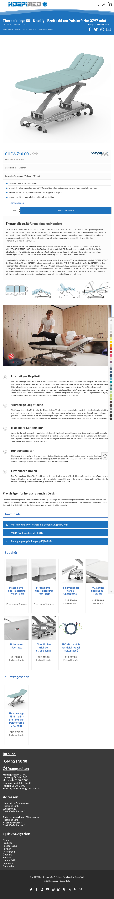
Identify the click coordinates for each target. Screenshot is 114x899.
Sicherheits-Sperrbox (16, 646)
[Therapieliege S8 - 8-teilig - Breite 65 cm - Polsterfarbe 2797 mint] (111, 385)
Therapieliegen (45, 29)
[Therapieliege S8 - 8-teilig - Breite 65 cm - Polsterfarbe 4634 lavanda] (111, 362)
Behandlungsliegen (25, 29)
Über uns (7, 854)
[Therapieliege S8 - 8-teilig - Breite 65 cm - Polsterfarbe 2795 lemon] (111, 338)
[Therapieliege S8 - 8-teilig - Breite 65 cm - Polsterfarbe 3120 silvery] (111, 408)
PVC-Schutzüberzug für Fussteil (98, 590)
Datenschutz (9, 866)
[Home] (27, 4)
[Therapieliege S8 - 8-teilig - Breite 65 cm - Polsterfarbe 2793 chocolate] (111, 402)
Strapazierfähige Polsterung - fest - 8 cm (44, 590)
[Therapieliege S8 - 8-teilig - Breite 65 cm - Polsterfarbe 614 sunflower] (111, 342)
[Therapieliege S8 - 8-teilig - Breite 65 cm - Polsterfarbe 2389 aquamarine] (111, 378)
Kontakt (7, 857)
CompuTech (79, 877)
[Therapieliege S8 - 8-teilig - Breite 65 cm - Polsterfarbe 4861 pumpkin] (111, 345)
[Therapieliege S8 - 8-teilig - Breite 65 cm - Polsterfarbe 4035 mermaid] (111, 382)
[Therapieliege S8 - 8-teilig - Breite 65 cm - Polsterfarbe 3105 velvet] (111, 352)
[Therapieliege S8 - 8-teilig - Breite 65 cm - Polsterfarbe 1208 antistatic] (111, 418)
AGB (46, 881)
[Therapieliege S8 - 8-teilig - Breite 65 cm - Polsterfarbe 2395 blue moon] (111, 365)
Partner (7, 848)
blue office (50, 877)
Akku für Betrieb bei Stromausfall (43, 647)
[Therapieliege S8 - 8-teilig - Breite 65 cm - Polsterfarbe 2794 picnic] (111, 398)
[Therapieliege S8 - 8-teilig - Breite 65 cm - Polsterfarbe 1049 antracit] (111, 412)
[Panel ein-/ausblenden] (104, 455)
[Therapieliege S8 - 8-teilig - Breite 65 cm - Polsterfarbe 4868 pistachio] (111, 392)
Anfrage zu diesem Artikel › (98, 24)
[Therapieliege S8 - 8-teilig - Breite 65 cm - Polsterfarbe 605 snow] (111, 325)
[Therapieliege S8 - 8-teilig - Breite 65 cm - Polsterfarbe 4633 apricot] (111, 358)
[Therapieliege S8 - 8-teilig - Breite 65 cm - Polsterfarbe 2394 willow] (111, 395)
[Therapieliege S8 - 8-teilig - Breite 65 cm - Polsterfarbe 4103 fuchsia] (111, 355)
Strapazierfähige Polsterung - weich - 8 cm (17, 590)
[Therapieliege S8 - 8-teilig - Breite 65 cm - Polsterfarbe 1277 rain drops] (111, 368)
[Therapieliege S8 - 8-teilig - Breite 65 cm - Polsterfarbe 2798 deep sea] (111, 372)
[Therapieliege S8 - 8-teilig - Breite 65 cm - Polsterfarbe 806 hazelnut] (111, 335)
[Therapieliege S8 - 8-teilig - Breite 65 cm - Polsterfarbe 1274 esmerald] (111, 388)
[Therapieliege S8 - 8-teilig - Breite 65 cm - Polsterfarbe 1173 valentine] (111, 348)
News (6, 839)
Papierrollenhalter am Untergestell (71, 590)
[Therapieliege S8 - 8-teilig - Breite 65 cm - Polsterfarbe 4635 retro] (111, 332)
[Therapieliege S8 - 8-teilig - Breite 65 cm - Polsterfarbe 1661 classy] (111, 415)
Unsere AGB (9, 860)
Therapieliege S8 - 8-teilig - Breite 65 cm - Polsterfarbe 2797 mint (16, 719)
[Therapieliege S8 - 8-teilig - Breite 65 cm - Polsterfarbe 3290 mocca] (111, 405)
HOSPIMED (39, 877)
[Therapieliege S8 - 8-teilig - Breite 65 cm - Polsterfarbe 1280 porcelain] (111, 328)
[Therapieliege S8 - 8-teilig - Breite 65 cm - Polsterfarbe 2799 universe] (111, 375)
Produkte (8, 29)
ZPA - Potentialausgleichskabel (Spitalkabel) (71, 647)
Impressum (8, 863)
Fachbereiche (10, 845)
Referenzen (9, 851)
